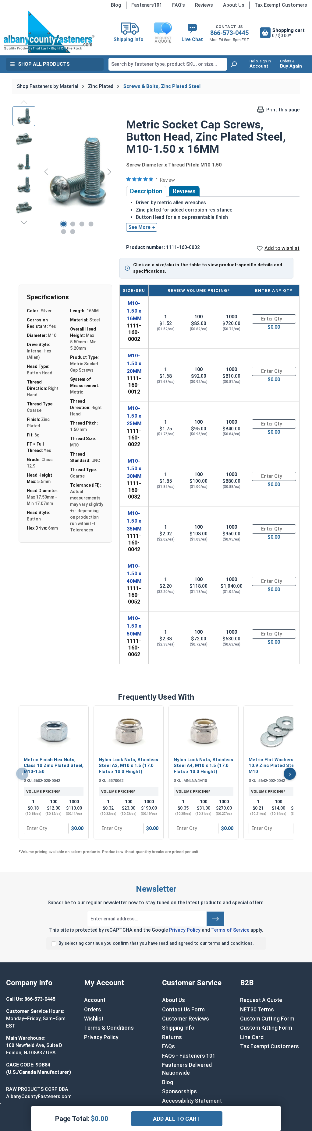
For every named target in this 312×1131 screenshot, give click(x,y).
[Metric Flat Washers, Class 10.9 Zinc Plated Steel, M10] (278, 732)
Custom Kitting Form (266, 1028)
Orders (92, 1010)
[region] (63, 171)
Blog (116, 5)
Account (94, 1000)
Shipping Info (178, 1028)
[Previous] (46, 171)
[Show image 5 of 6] (63, 231)
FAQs (168, 1046)
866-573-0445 (229, 33)
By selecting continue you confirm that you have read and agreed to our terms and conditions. (156, 943)
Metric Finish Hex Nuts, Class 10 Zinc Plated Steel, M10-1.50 (53, 765)
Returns (172, 1037)
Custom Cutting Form (267, 1019)
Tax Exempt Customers (280, 5)
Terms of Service (230, 930)
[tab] (146, 191)
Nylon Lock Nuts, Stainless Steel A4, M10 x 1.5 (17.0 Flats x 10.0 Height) (203, 765)
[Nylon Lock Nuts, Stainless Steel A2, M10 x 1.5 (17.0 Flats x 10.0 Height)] (128, 732)
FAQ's (178, 5)
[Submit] (215, 918)
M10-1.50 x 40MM (134, 573)
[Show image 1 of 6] (63, 224)
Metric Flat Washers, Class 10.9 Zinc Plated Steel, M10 (278, 765)
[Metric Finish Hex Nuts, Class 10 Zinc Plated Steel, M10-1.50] (53, 732)
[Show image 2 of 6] (72, 224)
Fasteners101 (146, 5)
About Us (233, 5)
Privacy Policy (184, 930)
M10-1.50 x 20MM (134, 363)
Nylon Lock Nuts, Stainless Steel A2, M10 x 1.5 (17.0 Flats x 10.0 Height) (128, 765)
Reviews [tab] (184, 191)
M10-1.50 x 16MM (134, 310)
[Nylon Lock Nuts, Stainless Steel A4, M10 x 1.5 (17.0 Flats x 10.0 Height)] (203, 732)
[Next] (109, 171)
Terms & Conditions (109, 1028)
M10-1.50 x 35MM (134, 520)
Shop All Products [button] (44, 64)
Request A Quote (261, 1000)
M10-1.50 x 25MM (134, 415)
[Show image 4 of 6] (90, 224)
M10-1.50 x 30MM (134, 468)
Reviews (204, 5)
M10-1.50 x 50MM (134, 625)
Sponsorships (179, 1091)
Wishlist (94, 1019)
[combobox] (167, 64)
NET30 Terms (257, 1010)
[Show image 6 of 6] (72, 231)
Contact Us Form (183, 1010)
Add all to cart (176, 1118)
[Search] (234, 64)
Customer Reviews (185, 1019)
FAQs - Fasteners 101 (188, 1056)
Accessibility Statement (192, 1101)
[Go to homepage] (49, 31)
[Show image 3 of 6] (81, 224)
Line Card (252, 1037)
